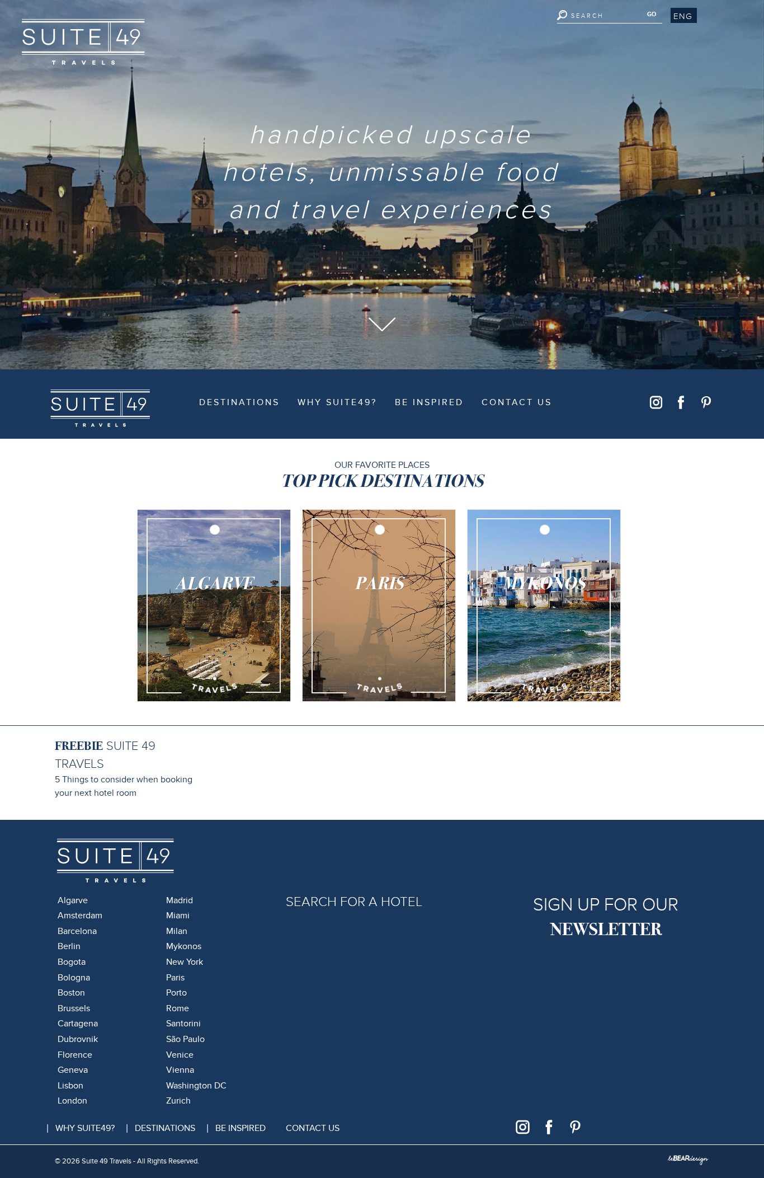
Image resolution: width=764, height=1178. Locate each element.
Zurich (178, 1100)
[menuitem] (239, 403)
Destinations (239, 402)
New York (184, 962)
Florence (75, 1054)
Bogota (72, 962)
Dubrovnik (78, 1039)
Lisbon (70, 1085)
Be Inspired (429, 402)
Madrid (179, 900)
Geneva (73, 1070)
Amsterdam (80, 915)
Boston (71, 992)
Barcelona (77, 931)
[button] (684, 16)
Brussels (74, 1008)
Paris (175, 977)
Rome (177, 1008)
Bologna (74, 977)
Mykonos (183, 946)
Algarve (73, 900)
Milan (176, 931)
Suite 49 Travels (80, 399)
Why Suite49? (337, 402)
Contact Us (517, 402)
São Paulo (185, 1039)
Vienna (180, 1070)
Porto (176, 992)
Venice (180, 1054)
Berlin (69, 946)
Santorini (183, 1023)
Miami (178, 915)
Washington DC (196, 1085)
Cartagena (78, 1023)
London (72, 1100)
